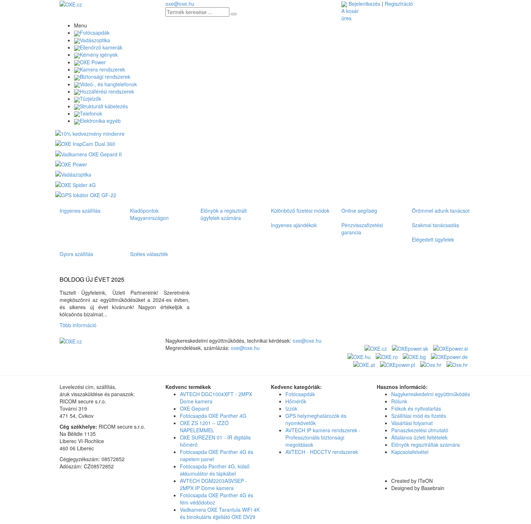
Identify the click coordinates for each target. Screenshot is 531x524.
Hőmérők (295, 401)
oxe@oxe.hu (179, 3)
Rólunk (399, 401)
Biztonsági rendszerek (105, 76)
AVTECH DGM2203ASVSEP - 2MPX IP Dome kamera (213, 484)
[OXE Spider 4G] (75, 183)
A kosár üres (350, 14)
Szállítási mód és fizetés (418, 415)
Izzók (291, 408)
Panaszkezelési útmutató (419, 430)
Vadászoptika (95, 40)
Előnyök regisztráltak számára (425, 444)
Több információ (79, 325)
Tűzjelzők (90, 98)
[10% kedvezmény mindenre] (90, 133)
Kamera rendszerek (102, 69)
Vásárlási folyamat (412, 422)
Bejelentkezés (364, 3)
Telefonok (91, 113)
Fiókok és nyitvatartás (416, 408)
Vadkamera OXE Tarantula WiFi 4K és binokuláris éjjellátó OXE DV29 (220, 513)
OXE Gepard (194, 408)
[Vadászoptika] (73, 173)
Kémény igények (99, 54)
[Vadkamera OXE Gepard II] (88, 153)
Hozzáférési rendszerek (107, 91)
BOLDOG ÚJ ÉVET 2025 (92, 279)
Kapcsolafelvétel (409, 451)
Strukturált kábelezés (104, 106)
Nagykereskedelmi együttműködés (430, 394)
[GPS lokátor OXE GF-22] (85, 194)
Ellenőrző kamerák (101, 47)
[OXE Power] (71, 163)
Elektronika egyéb (100, 120)
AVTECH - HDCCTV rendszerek (321, 451)
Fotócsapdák (94, 32)
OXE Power (93, 62)
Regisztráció (399, 3)
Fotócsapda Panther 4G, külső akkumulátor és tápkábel (215, 470)
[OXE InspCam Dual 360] (85, 143)
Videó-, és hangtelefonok (108, 84)
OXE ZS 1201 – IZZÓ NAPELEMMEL (204, 426)
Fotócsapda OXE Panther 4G (213, 415)
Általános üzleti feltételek (419, 437)
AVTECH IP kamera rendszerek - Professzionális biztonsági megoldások (323, 437)
